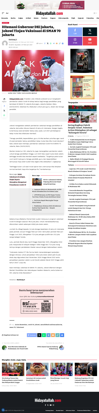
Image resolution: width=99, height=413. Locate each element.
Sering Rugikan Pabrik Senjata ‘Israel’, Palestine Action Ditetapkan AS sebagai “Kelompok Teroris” (82, 129)
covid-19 (31, 324)
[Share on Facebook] (44, 43)
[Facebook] (75, 31)
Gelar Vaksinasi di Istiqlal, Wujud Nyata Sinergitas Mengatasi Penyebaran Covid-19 (17, 179)
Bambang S (13, 39)
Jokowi (37, 324)
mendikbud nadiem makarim (51, 324)
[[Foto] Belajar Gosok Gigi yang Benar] (61, 369)
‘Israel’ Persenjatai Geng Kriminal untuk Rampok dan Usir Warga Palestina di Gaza (81, 208)
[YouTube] (50, 405)
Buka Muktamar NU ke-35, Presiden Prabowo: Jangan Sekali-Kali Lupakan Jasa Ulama (82, 154)
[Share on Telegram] (53, 43)
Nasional (5, 22)
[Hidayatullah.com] (49, 13)
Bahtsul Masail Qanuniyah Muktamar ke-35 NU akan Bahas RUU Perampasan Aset (81, 217)
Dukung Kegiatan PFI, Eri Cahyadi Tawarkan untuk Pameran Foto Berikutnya (84, 380)
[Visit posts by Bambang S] (5, 43)
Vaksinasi (20, 327)
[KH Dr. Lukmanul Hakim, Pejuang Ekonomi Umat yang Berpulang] (37, 181)
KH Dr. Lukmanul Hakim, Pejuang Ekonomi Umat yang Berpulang (52, 182)
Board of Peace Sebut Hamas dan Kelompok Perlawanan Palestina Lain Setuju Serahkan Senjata (82, 225)
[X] (90, 31)
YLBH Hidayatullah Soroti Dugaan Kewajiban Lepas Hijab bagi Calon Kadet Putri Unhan (82, 142)
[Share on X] (47, 43)
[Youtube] (90, 41)
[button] (3, 13)
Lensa (34, 375)
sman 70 (12, 327)
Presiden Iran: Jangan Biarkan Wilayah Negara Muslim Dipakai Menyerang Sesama (80, 243)
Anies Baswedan (21, 324)
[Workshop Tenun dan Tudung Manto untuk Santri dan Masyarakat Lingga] (13, 369)
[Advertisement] (44, 117)
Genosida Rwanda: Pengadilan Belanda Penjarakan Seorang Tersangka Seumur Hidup (80, 193)
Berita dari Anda (13, 373)
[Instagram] (75, 41)
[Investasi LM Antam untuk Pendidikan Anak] (37, 369)
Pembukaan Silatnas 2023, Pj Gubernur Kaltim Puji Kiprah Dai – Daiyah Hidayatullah (46, 208)
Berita (71, 121)
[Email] (56, 43)
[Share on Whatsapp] (50, 43)
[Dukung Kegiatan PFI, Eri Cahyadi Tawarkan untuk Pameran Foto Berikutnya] (86, 369)
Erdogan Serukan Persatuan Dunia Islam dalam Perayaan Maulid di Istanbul (81, 177)
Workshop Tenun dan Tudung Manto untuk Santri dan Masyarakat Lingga (12, 380)
